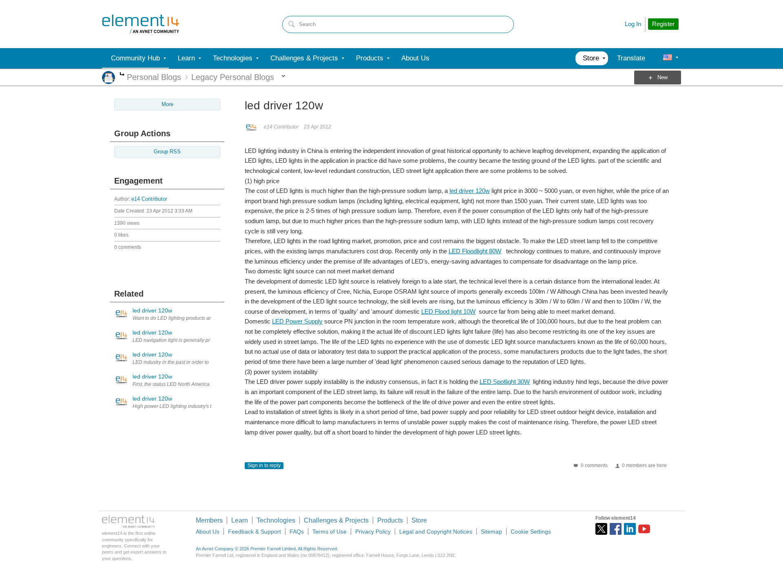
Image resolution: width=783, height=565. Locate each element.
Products (390, 520)
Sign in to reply (264, 465)
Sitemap (491, 531)
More (122, 74)
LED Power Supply (297, 321)
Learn (239, 520)
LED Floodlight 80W (475, 251)
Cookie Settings (531, 531)
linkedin (630, 529)
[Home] (140, 24)
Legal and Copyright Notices (435, 531)
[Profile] (667, 58)
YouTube (644, 529)
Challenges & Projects (336, 520)
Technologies (276, 520)
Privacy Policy (373, 531)
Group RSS (167, 152)
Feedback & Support (254, 531)
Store (419, 520)
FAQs (297, 531)
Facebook (616, 529)
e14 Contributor (149, 199)
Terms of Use (329, 531)
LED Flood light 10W (448, 311)
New (662, 77)
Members (209, 520)
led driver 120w (469, 190)
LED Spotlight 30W (505, 381)
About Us (207, 531)
